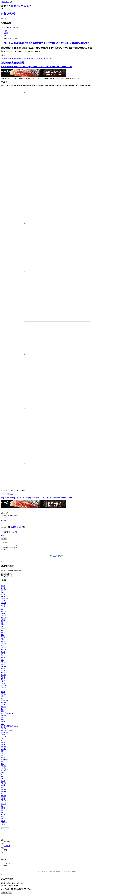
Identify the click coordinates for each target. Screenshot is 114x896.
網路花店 (3, 742)
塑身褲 (3, 821)
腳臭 (2, 592)
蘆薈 (2, 806)
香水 (2, 812)
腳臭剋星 (3, 590)
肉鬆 (2, 624)
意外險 (3, 698)
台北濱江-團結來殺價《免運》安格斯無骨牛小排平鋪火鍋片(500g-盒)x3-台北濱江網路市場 (46, 43)
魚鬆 (2, 622)
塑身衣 (3, 819)
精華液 (3, 808)
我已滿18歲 (4, 892)
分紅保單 (3, 702)
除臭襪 (3, 594)
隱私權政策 (67, 871)
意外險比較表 (5, 700)
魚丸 (2, 635)
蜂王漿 (3, 690)
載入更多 (3, 538)
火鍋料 (3, 639)
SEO (2, 738)
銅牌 (2, 755)
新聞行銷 (3, 804)
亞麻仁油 (3, 687)
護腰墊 (3, 722)
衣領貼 (3, 586)
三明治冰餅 (4, 598)
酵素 (2, 696)
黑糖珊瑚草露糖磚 (6, 730)
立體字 (3, 753)
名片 (5, 35)
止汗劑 (3, 609)
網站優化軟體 (5, 732)
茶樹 (2, 810)
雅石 (2, 709)
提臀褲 (3, 824)
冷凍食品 (3, 643)
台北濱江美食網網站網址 (12, 62)
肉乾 (2, 632)
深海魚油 (3, 694)
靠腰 (2, 717)
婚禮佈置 (3, 744)
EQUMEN (4, 822)
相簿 (5, 31)
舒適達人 (3, 798)
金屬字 (3, 757)
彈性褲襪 (3, 766)
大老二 (3, 774)
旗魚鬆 (3, 620)
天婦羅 (3, 637)
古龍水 (3, 814)
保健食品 (3, 685)
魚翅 (2, 645)
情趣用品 (3, 783)
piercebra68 (4, 517)
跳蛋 (2, 787)
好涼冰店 (3, 601)
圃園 (2, 816)
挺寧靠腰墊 (4, 715)
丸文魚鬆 (3, 768)
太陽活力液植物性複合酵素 (9, 726)
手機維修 (3, 791)
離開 (10, 892)
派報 (2, 751)
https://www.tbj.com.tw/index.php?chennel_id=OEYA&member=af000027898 (26, 58)
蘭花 (2, 711)
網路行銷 (3, 800)
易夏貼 (3, 605)
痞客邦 (14, 527)
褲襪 (2, 764)
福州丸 (3, 641)
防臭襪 (3, 596)
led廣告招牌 (4, 759)
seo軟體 (3, 734)
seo (2, 802)
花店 (2, 740)
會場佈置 (3, 747)
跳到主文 (3, 18)
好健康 (3, 683)
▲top (2, 535)
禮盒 (2, 626)
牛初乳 (3, 692)
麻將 (2, 772)
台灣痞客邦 (8, 13)
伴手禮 (3, 628)
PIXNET (44, 871)
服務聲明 (74, 871)
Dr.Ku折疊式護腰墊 (7, 713)
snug (2, 655)
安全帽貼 (3, 603)
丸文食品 (3, 615)
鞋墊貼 (3, 613)
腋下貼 (3, 607)
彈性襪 (3, 761)
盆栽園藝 (3, 707)
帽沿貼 (3, 588)
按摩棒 (3, 785)
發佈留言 (3, 549)
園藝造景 (3, 704)
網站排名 (3, 736)
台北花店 (3, 749)
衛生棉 (3, 793)
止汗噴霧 (3, 611)
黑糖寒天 (3, 728)
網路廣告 (14, 532)
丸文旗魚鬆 (4, 770)
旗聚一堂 (3, 618)
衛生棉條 (3, 796)
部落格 (6, 33)
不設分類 (15, 27)
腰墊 (2, 719)
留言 (18, 527)
